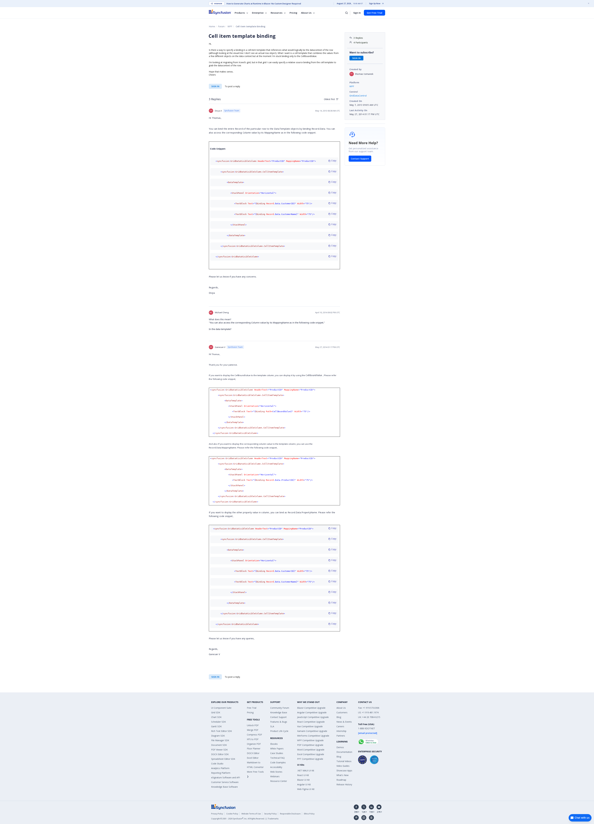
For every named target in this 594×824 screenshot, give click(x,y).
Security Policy (270, 813)
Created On (355, 101)
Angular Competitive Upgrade (312, 712)
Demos (340, 747)
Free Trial (251, 707)
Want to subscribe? (361, 52)
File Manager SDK (220, 740)
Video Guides (342, 765)
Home (212, 26)
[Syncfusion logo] (220, 11)
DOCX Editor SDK (220, 754)
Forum (221, 26)
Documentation (344, 751)
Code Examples (278, 762)
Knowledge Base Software (224, 786)
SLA (272, 726)
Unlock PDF (253, 725)
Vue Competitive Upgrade (310, 726)
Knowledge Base (278, 712)
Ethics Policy (309, 813)
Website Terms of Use (251, 813)
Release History (344, 784)
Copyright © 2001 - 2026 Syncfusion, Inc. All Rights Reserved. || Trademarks (244, 818)
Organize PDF (254, 743)
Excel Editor (252, 757)
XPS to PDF (252, 739)
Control (353, 91)
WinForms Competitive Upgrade (313, 735)
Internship (341, 731)
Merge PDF (252, 729)
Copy (333, 160)
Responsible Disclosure (290, 813)
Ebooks (274, 743)
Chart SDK (216, 717)
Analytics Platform (220, 768)
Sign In (357, 12)
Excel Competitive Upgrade (310, 754)
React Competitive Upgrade (311, 721)
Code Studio (217, 763)
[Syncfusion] (223, 806)
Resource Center (278, 781)
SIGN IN (215, 86)
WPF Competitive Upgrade (310, 740)
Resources (276, 12)
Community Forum (279, 707)
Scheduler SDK (218, 721)
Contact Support (360, 158)
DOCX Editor (253, 753)
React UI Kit (303, 775)
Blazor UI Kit (303, 779)
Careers (340, 726)
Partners (340, 735)
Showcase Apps (344, 770)
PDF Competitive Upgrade (310, 744)
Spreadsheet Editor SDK (223, 758)
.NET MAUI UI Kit (305, 770)
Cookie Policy (232, 813)
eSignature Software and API (225, 777)
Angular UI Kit (304, 784)
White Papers (277, 748)
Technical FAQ (277, 757)
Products (240, 12)
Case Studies (276, 753)
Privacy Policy (217, 813)
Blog (338, 717)
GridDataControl (358, 95)
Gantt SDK (216, 726)
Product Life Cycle (279, 731)
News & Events (344, 721)
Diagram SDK (218, 735)
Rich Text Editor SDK (221, 731)
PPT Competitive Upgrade (310, 758)
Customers (341, 712)
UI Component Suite (221, 707)
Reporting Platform (220, 772)
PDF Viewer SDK (219, 749)
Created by (355, 69)
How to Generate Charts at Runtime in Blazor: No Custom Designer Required (263, 3)
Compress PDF (254, 734)
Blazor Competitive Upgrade (311, 707)
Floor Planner (253, 748)
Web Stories (276, 771)
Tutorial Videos (343, 761)
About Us (306, 12)
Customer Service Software (225, 782)
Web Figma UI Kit (305, 789)
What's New (342, 775)
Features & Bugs (278, 721)
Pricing (293, 12)
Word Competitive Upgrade (310, 749)
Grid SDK (215, 712)
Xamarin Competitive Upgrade (312, 731)
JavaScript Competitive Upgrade (313, 717)
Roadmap (341, 779)
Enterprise (258, 12)
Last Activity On (358, 110)
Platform (354, 82)
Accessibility (276, 767)
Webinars (275, 776)
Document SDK (219, 744)
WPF (230, 26)
